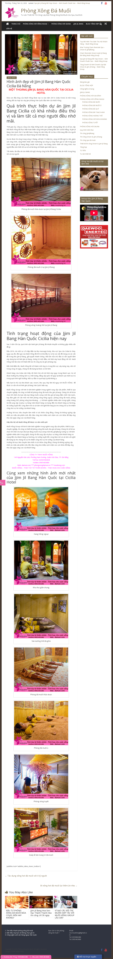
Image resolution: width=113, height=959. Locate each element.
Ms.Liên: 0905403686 (40, 957)
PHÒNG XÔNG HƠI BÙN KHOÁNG (94, 119)
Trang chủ (15, 24)
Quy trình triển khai (86, 130)
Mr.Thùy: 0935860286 (19, 957)
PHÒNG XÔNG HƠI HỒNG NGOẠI (35, 24)
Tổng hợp (83, 147)
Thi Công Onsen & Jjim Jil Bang (91, 137)
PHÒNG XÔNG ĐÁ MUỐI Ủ (91, 105)
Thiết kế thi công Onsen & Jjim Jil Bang (93, 144)
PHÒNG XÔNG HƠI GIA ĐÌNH (90, 96)
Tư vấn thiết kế (85, 154)
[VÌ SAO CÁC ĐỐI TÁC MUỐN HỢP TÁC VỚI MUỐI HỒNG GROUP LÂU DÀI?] (65, 897)
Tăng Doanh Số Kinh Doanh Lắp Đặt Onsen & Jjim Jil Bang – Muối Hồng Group (93, 66)
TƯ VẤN (83, 150)
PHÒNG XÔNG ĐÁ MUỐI (91, 102)
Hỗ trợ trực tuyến (87, 956)
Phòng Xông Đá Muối (46, 10)
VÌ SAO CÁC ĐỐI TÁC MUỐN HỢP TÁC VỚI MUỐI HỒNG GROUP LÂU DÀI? (64, 914)
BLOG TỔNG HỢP (92, 24)
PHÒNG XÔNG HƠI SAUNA (61, 24)
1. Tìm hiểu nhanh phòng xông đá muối (19, 931)
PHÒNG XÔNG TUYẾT (90, 122)
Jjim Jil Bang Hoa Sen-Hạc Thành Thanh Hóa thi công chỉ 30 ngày (41, 913)
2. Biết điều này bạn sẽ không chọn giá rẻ (19, 933)
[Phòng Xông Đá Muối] (12, 9)
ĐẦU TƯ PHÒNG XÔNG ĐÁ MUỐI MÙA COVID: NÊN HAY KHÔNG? (16, 914)
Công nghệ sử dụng (87, 89)
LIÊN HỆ (9, 28)
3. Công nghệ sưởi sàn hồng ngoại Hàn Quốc (21, 935)
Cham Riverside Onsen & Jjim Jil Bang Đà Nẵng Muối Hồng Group (57, 3)
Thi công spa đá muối (87, 140)
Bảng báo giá (84, 82)
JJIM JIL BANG (78, 24)
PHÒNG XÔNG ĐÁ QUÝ (90, 109)
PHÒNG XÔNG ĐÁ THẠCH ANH (93, 112)
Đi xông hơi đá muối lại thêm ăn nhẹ (58, 885)
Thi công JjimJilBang (87, 133)
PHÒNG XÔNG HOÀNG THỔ (92, 116)
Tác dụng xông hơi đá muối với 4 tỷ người (26, 875)
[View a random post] (105, 24)
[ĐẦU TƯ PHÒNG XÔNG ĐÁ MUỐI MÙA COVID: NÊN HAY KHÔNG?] (16, 897)
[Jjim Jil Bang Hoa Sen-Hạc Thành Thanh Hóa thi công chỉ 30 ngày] (41, 897)
